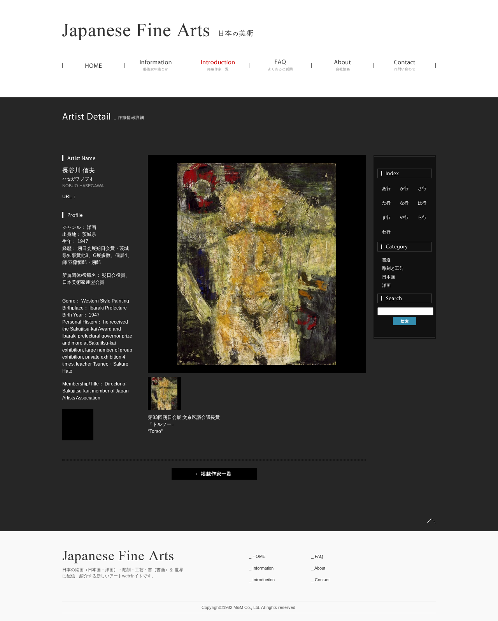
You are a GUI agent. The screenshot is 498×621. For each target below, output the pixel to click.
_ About (318, 568)
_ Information (261, 568)
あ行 (386, 188)
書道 (386, 259)
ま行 (386, 217)
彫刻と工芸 (392, 268)
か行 (404, 188)
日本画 (388, 276)
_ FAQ (317, 556)
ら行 (422, 217)
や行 (404, 217)
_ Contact (320, 579)
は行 (422, 203)
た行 (386, 203)
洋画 (386, 285)
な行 (404, 203)
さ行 (422, 188)
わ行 (386, 231)
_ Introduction (262, 579)
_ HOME (257, 556)
